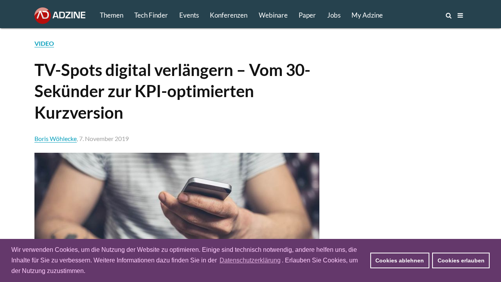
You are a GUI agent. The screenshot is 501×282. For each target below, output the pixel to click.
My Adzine (367, 15)
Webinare (273, 15)
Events (189, 15)
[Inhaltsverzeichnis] (460, 15)
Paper (307, 15)
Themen (111, 15)
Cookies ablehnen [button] (399, 260)
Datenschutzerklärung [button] (250, 260)
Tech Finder (151, 15)
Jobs (334, 15)
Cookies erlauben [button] (461, 260)
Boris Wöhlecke (55, 138)
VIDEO (44, 43)
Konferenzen (228, 15)
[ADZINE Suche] (422, 15)
